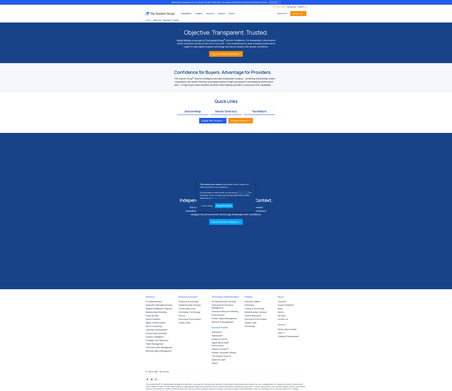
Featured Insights (252, 301)
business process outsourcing (216, 386)
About (231, 13)
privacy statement (219, 198)
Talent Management (155, 344)
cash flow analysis (282, 386)
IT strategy (295, 389)
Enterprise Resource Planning (225, 311)
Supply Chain (184, 323)
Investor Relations (286, 305)
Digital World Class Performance (220, 344)
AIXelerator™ (217, 332)
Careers (221, 13)
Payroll (182, 315)
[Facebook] (147, 379)
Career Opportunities (287, 329)
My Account (292, 7)
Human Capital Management (224, 318)
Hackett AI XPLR (220, 339)
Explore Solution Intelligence (224, 222)
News (280, 308)
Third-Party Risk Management (159, 347)
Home (148, 20)
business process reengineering (261, 384)
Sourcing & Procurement (190, 319)
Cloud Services (152, 315)
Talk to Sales (280, 7)
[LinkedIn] (152, 379)
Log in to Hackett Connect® (224, 54)
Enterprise (249, 305)
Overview (282, 301)
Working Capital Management (159, 351)
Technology (250, 326)
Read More (273, 2)
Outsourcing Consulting (156, 333)
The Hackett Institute (221, 356)
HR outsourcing (246, 386)
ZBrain (215, 363)
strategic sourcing (223, 389)
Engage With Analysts (211, 120)
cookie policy (243, 192)
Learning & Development (156, 330)
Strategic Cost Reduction (157, 340)
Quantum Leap (219, 359)
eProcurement (218, 315)
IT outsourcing (258, 386)
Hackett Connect (220, 349)
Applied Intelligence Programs (159, 308)
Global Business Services (190, 305)
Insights (198, 13)
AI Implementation (154, 301)
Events (281, 312)
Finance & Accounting (188, 301)
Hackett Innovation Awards (224, 352)
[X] (156, 379)
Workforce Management (223, 322)
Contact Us (297, 13)
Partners (210, 13)
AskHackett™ (217, 335)
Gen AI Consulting (154, 326)
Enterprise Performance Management (222, 306)
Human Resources (187, 308)
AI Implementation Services (224, 301)
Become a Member (239, 120)
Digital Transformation (156, 323)
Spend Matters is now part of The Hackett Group (201, 40)
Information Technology (189, 312)
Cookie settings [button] (207, 206)
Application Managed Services (159, 305)
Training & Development (288, 336)
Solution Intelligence (155, 337)
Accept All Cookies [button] (224, 206)
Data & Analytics (153, 319)
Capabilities (186, 13)
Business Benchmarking (156, 312)
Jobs (280, 333)
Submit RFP (282, 13)
